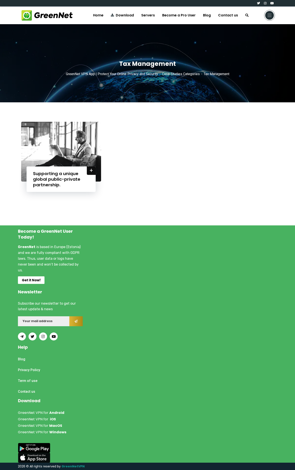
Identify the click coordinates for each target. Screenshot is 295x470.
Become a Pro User (179, 15)
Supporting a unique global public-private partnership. (56, 179)
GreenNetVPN (73, 466)
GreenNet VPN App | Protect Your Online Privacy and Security (112, 74)
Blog (207, 15)
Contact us (228, 15)
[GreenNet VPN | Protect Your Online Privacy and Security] (47, 15)
